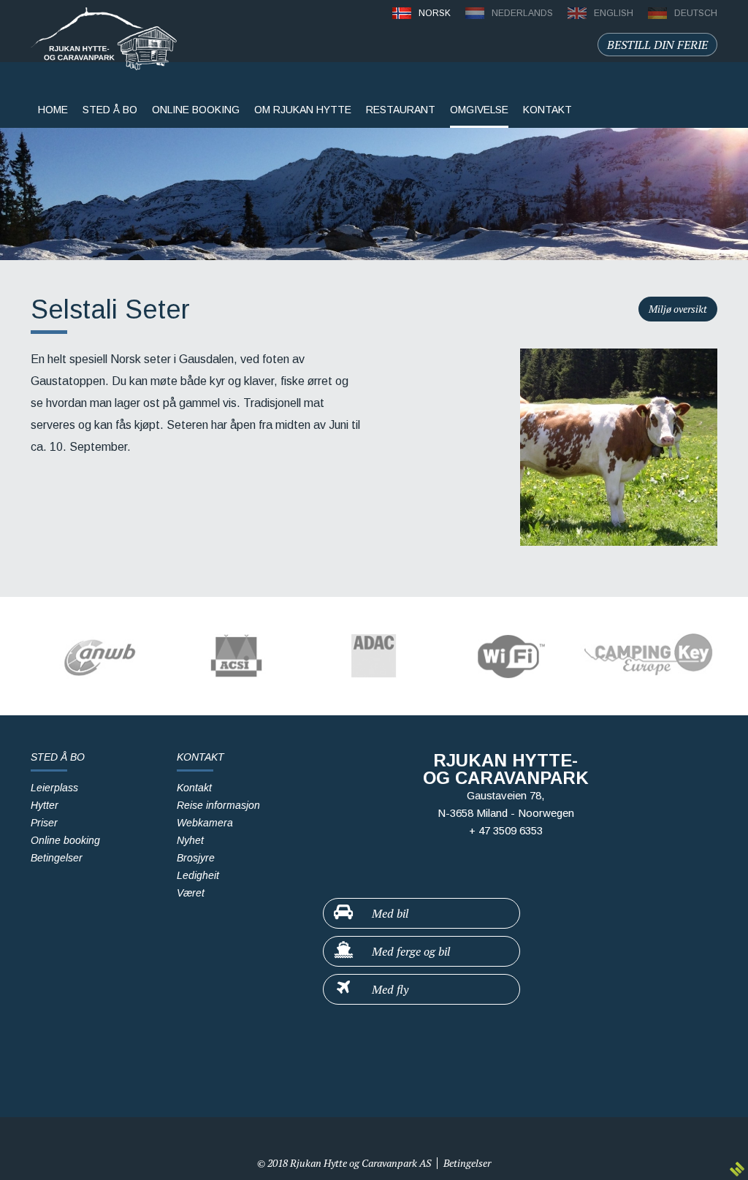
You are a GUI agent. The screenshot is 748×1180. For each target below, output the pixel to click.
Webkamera (205, 823)
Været (191, 893)
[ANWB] (99, 656)
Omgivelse (479, 109)
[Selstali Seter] (618, 447)
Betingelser (57, 858)
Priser (44, 823)
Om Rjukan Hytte (302, 109)
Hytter (44, 805)
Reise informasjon (218, 805)
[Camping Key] (648, 656)
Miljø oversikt (678, 309)
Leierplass (54, 787)
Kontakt (194, 787)
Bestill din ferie (657, 45)
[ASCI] (236, 656)
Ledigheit (198, 875)
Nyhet (190, 840)
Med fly (388, 989)
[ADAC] (374, 656)
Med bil (388, 913)
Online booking (65, 840)
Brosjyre (196, 858)
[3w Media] (737, 1169)
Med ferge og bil (409, 951)
